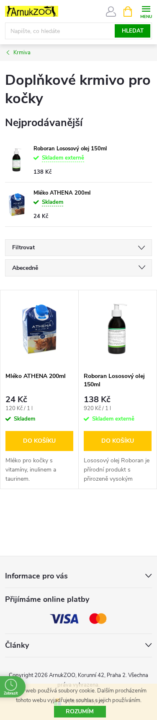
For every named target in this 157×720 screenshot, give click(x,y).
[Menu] (146, 11)
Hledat (133, 31)
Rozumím (80, 711)
